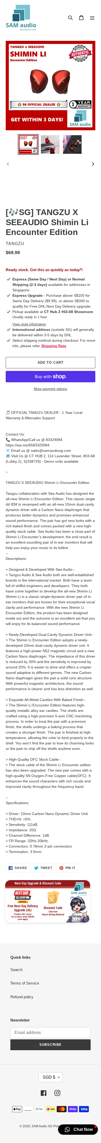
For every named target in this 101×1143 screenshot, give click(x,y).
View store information (29, 324)
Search (16, 969)
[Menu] (92, 17)
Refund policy (21, 997)
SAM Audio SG (42, 1126)
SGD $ (49, 1077)
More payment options (50, 389)
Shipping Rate (53, 346)
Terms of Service (24, 983)
